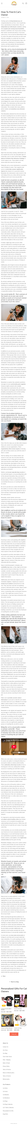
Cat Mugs (5, 1101)
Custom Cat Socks (18, 1008)
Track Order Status (7, 1056)
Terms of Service (7, 1069)
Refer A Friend (6, 1063)
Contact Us (5, 1046)
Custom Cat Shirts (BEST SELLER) (6, 1009)
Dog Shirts (5, 1114)
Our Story (5, 1050)
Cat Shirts (5, 1088)
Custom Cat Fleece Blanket (6, 1028)
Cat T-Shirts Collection (8, 1107)
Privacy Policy (6, 1066)
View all (14, 1034)
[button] (1, 3)
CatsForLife (15, 1123)
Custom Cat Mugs (18, 1028)
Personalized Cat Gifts (8, 1110)
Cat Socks (5, 1091)
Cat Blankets (6, 1094)
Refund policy (6, 1079)
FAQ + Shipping (6, 1059)
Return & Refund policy (8, 1072)
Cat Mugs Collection (8, 1104)
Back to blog (15, 982)
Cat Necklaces (6, 1097)
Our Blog (5, 1053)
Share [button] (4, 976)
